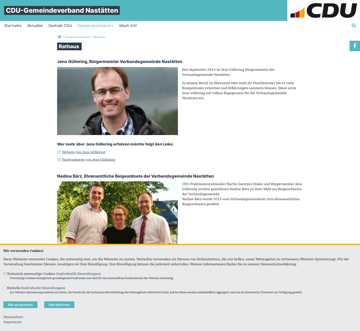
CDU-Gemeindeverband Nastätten (62, 10)
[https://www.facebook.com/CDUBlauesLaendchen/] (355, 46)
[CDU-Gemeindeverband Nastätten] (59, 37)
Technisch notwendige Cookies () (54, 274)
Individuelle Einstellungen (78, 274)
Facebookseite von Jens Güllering (86, 159)
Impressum (12, 322)
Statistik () (36, 288)
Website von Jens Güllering (81, 152)
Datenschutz (13, 317)
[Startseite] (323, 2)
